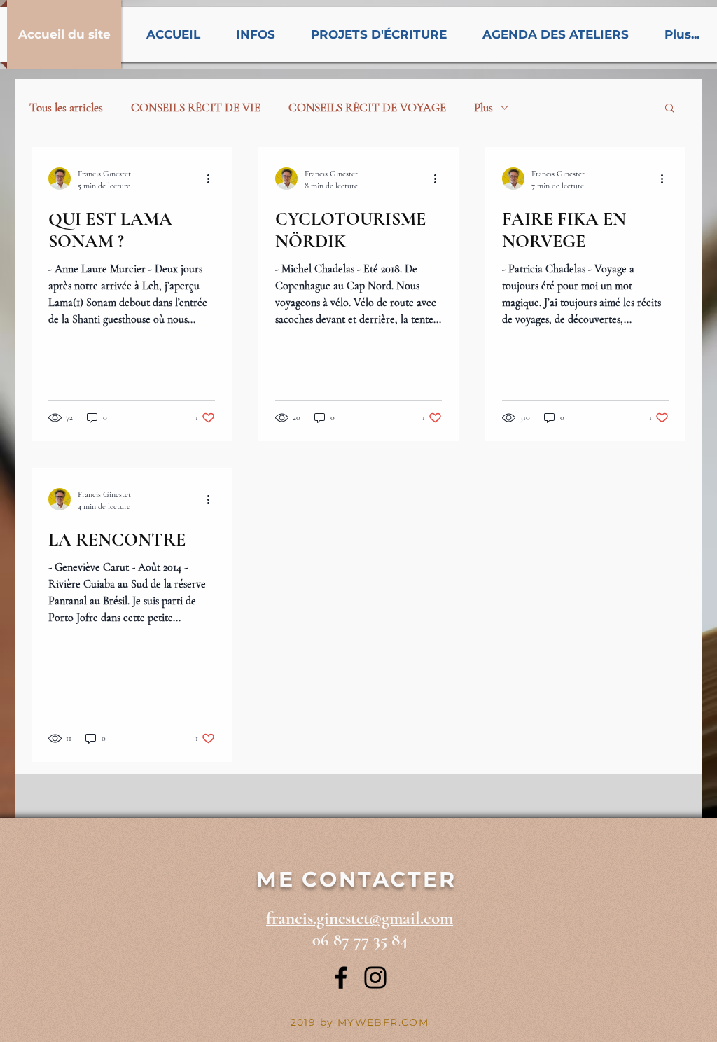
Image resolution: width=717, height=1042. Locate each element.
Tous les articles (66, 107)
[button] (669, 109)
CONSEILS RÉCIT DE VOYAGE (367, 107)
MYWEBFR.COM (383, 1022)
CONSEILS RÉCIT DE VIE (195, 107)
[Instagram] (375, 977)
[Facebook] (341, 977)
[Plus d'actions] (212, 178)
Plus (483, 107)
